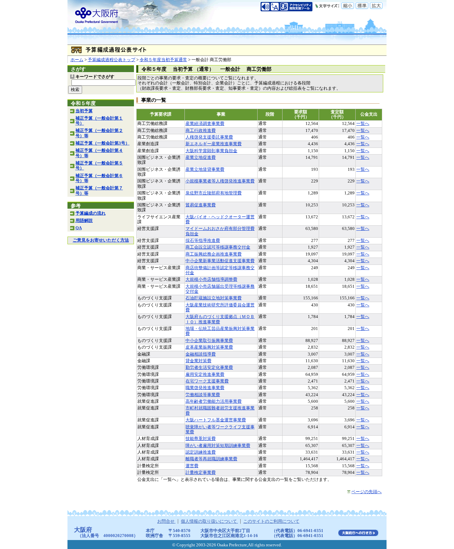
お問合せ (166, 521)
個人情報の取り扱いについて (209, 521)
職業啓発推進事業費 (204, 387)
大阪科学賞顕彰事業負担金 (211, 151)
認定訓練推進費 (200, 452)
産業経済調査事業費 (204, 123)
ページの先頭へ (366, 492)
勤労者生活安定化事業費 (209, 367)
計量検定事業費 (200, 472)
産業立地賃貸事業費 (204, 169)
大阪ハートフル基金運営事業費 (215, 420)
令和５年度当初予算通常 (163, 59)
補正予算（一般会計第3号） (102, 143)
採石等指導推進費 (202, 240)
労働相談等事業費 (202, 394)
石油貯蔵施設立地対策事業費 (213, 298)
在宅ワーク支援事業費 (207, 381)
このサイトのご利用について (271, 521)
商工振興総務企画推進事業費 (213, 254)
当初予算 (84, 111)
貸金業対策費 (198, 361)
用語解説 (84, 220)
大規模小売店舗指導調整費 (211, 279)
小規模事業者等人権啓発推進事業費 (220, 181)
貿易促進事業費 (200, 205)
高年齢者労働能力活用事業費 (213, 401)
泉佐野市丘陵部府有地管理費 (213, 193)
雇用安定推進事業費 (204, 374)
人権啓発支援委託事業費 (209, 137)
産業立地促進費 (200, 157)
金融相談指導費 (200, 354)
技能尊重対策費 (200, 438)
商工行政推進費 (200, 130)
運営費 (191, 466)
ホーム (76, 59)
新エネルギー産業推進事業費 (213, 144)
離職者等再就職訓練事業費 (211, 459)
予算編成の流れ (90, 213)
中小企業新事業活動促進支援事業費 (220, 261)
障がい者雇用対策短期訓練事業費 (217, 445)
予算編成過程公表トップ (111, 59)
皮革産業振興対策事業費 (209, 347)
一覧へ (362, 123)
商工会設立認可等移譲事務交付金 (217, 247)
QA (78, 228)
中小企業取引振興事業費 (209, 340)
